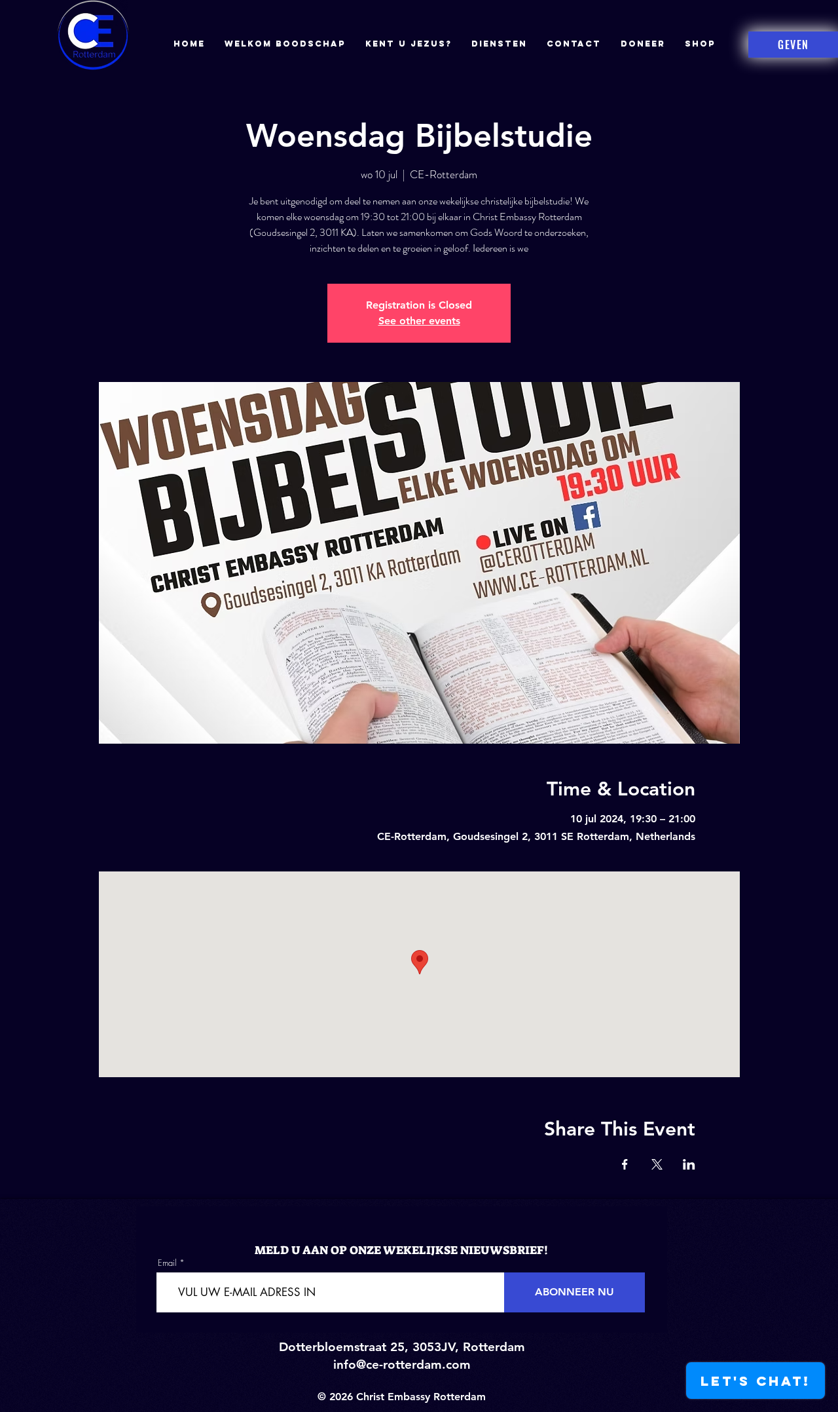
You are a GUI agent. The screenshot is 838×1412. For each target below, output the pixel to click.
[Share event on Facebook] (625, 1164)
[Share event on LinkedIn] (689, 1164)
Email (167, 1263)
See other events (419, 321)
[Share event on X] (657, 1164)
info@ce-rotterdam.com (402, 1364)
